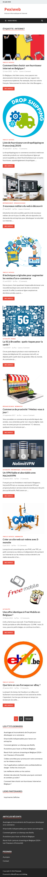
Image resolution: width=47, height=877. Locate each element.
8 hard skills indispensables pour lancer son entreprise (23, 829)
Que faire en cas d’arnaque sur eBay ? (21, 685)
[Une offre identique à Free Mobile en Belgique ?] (23, 589)
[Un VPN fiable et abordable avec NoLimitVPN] (23, 454)
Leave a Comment (25, 71)
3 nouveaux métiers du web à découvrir (23, 206)
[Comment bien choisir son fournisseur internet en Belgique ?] (23, 48)
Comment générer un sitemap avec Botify (19, 745)
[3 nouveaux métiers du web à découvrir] (23, 187)
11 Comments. (22, 545)
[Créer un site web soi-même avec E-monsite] (23, 519)
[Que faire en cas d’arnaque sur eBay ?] (23, 660)
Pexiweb (12, 9)
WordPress (15, 874)
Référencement (8, 203)
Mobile (13, 339)
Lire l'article (8, 88)
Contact (6, 861)
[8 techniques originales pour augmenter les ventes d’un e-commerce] (23, 253)
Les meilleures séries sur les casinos (17, 771)
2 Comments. (23, 281)
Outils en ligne (26, 470)
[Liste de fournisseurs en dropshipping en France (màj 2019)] (23, 117)
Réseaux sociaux (19, 203)
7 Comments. (23, 149)
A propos (6, 857)
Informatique (15, 470)
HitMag (24, 874)
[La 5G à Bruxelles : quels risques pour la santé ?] (23, 322)
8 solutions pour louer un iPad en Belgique (19, 749)
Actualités (6, 339)
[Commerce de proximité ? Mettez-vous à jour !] (23, 389)
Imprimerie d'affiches (12, 797)
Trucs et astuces (8, 62)
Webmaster (18, 406)
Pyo (16, 71)
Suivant (28, 719)
